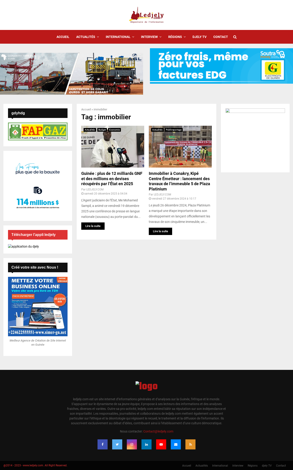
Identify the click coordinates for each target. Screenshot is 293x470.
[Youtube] (161, 444)
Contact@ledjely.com (158, 431)
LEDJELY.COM (94, 189)
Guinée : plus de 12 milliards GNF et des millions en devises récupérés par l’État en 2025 (111, 178)
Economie (114, 129)
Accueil (63, 37)
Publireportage (174, 129)
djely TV (199, 37)
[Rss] (190, 444)
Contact (220, 37)
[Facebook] (103, 444)
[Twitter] (117, 444)
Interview (149, 37)
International (118, 37)
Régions (175, 37)
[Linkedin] (146, 444)
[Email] (176, 444)
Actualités (85, 37)
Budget (102, 129)
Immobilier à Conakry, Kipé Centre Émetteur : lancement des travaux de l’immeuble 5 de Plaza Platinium (179, 181)
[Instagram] (132, 444)
